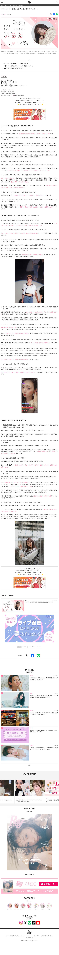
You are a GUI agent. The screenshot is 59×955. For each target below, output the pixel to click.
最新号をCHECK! (29, 874)
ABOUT (7, 936)
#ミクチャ (39, 647)
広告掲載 (12, 936)
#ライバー (24, 647)
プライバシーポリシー (26, 936)
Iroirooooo (11, 90)
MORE (29, 765)
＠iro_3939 (11, 91)
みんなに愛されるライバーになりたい (13, 68)
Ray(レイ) (2, 5)
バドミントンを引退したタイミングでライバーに (16, 63)
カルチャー (6, 5)
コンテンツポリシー (36, 936)
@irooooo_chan (10, 93)
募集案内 (17, 936)
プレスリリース (29, 937)
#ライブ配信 (31, 647)
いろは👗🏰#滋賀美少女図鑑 (15, 95)
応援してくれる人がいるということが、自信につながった (18, 66)
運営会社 (44, 936)
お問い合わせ (50, 936)
